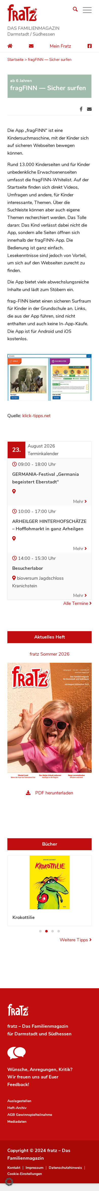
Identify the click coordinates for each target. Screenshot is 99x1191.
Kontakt (13, 1168)
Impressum (34, 1168)
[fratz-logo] (49, 13)
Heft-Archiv (16, 1107)
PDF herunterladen (54, 793)
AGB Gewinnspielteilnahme (29, 1114)
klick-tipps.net (36, 416)
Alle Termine (76, 603)
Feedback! (18, 1084)
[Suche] (73, 10)
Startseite (15, 59)
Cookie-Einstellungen (24, 1174)
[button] (40, 931)
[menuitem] (73, 10)
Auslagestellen (19, 1101)
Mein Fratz (60, 46)
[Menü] (85, 10)
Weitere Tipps (74, 940)
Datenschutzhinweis (65, 1168)
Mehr (79, 501)
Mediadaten (16, 1121)
